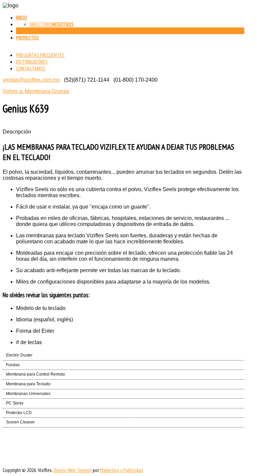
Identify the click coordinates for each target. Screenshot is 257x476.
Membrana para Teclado (28, 384)
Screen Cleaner (20, 422)
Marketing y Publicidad (121, 470)
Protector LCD (19, 412)
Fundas (13, 365)
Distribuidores (32, 61)
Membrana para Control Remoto (35, 374)
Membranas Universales (28, 393)
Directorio (40, 24)
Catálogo (26, 30)
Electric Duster (19, 355)
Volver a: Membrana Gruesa (36, 91)
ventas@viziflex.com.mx (31, 80)
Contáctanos (30, 68)
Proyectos (27, 37)
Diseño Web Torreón (73, 470)
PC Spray (14, 403)
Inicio (21, 17)
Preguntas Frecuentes (40, 55)
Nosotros (63, 24)
